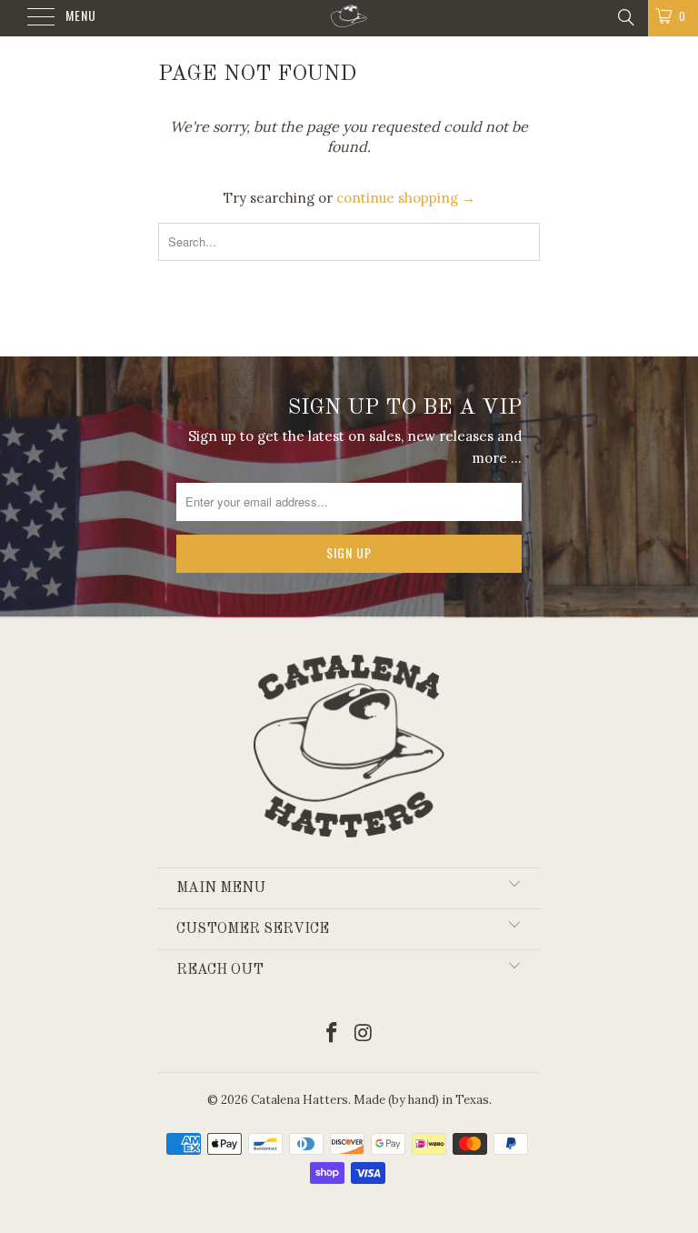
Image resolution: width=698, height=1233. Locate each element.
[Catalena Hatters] (349, 18)
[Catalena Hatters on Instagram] (364, 1034)
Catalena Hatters (299, 1100)
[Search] (624, 16)
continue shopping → (405, 197)
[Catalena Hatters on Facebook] (332, 1034)
